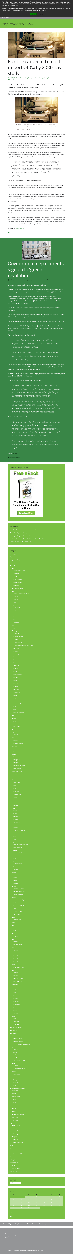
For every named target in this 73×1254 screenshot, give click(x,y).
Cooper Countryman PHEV (20, 844)
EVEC (13, 729)
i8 (13, 617)
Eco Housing (15, 1091)
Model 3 (15, 953)
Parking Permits (14, 1160)
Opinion (12, 1157)
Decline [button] (40, 14)
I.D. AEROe (16, 998)
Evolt (14, 660)
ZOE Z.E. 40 (18, 911)
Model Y (15, 962)
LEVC (13, 1047)
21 (21, 1205)
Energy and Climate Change (36, 78)
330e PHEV (16, 596)
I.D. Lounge (16, 1004)
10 (44, 1199)
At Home (15, 1139)
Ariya (14, 858)
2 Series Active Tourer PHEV (21, 594)
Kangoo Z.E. (16, 1074)
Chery (13, 715)
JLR (13, 777)
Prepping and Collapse (18, 1114)
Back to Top (42, 1224)
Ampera (15, 972)
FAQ (11, 1123)
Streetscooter (17, 1038)
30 (36, 1208)
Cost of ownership (18, 1131)
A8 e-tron (16, 573)
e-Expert (15, 883)
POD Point (16, 689)
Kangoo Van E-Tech (18, 906)
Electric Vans (13, 1033)
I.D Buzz (15, 1082)
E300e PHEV (16, 825)
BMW (13, 591)
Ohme (15, 680)
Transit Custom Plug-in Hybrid (21, 1044)
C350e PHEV (16, 822)
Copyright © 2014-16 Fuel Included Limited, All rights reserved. (25, 1250)
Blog (11, 557)
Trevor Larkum (13, 80)
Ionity (15, 671)
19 (59, 1202)
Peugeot (14, 875)
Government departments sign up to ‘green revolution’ (36, 269)
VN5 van (15, 1049)
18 (51, 1202)
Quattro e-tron (17, 582)
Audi (13, 568)
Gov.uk (15, 453)
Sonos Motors (16, 1168)
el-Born (15, 928)
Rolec (15, 695)
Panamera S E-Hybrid (19, 891)
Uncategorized (14, 1171)
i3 (13, 605)
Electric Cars (23, 78)
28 (21, 1208)
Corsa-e (15, 869)
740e (14, 602)
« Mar (11, 1212)
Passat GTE (16, 1010)
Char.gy (15, 639)
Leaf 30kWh (18, 864)
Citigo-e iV (16, 936)
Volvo (13, 1016)
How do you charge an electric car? (20, 536)
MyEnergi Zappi (17, 674)
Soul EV (15, 797)
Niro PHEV (16, 791)
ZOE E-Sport (16, 914)
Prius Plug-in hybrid (18, 967)
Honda (13, 749)
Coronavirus (13, 563)
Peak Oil (14, 1108)
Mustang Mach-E (18, 743)
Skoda (13, 934)
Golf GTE (15, 992)
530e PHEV (16, 599)
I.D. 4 (14, 1085)
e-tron (15, 576)
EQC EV (15, 828)
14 (21, 1202)
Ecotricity (16, 648)
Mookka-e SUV (17, 981)
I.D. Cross (16, 1001)
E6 (14, 628)
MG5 (14, 836)
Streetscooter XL (18, 1041)
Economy (14, 1093)
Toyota (13, 965)
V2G (14, 710)
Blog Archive (19, 1224)
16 (36, 1202)
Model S (15, 956)
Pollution (14, 1111)
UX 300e (15, 805)
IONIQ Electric (17, 760)
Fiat (13, 732)
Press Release (14, 1163)
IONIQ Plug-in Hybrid (19, 765)
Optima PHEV (17, 794)
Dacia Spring (17, 726)
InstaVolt (15, 668)
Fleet (11, 1145)
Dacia (13, 724)
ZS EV (15, 839)
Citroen (14, 718)
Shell (14, 698)
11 (51, 1199)
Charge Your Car (18, 642)
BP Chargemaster (18, 636)
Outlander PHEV (17, 853)
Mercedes (14, 814)
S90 (14, 1018)
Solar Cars (12, 1165)
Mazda (13, 808)
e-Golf (15, 987)
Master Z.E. (16, 1077)
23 (36, 1205)
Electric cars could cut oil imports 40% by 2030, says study (36, 67)
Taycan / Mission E (18, 894)
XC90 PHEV (16, 1024)
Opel (13, 866)
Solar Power (15, 1117)
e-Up (14, 990)
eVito (14, 1055)
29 (29, 1208)
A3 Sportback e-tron (19, 571)
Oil (62, 78)
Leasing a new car (18, 1134)
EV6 (14, 785)
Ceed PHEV (16, 782)
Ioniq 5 (15, 757)
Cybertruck (16, 950)
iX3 (14, 620)
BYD (13, 625)
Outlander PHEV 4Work (19, 1060)
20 (13, 1205)
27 (13, 1208)
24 (44, 1205)
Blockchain (13, 554)
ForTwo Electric (17, 944)
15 (29, 1202)
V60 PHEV (16, 1021)
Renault (14, 897)
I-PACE (15, 774)
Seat (13, 925)
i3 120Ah (17, 608)
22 (29, 1205)
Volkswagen (15, 984)
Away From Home (18, 1142)
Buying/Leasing (16, 1125)
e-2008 (15, 877)
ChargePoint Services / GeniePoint (23, 645)
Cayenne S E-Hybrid (19, 889)
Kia (12, 780)
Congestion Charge (15, 560)
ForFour (15, 942)
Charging (14, 631)
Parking (14, 872)
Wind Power (15, 1120)
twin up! (15, 1013)
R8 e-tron (16, 585)
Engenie (15, 651)
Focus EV (16, 740)
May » (11, 1216)
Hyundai (14, 754)
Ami (14, 721)
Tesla (13, 947)
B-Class (15, 819)
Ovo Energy (16, 683)
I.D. (14, 995)
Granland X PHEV (18, 978)
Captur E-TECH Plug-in (19, 900)
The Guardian (19, 228)
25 (51, 1205)
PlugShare (16, 686)
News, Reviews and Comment (52, 78)
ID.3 (14, 1007)
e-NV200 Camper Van (19, 1068)
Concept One (17, 919)
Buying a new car (18, 1128)
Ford (13, 738)
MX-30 (15, 811)
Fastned (15, 663)
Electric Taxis (13, 1030)
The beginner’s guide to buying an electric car (23, 533)
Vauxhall (14, 970)
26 (59, 1205)
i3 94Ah (17, 611)
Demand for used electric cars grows (20, 542)
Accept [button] (33, 14)
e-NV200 (15, 1066)
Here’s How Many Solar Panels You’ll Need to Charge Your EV (26, 539)
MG (12, 834)
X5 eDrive (16, 622)
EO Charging (16, 654)
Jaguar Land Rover (17, 771)
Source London (17, 704)
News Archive (31, 1224)
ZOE (14, 909)
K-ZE (14, 903)
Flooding (14, 1099)
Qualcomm (16, 692)
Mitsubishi (14, 850)
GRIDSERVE (16, 666)
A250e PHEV (16, 816)
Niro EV (15, 788)
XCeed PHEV (16, 800)
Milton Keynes (14, 1151)
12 (59, 1199)
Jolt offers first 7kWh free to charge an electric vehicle (25, 530)
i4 (13, 614)
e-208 (15, 880)
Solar (14, 701)
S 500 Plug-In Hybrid (19, 831)
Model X (15, 959)
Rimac (13, 917)
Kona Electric (17, 768)
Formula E (14, 746)
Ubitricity (16, 707)
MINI (13, 842)
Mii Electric (16, 931)
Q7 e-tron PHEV (17, 579)
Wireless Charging (18, 713)
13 (13, 1202)
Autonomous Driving (17, 588)
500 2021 (15, 735)
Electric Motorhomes (16, 1027)
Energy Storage (16, 1096)
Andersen (16, 633)
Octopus (15, 677)
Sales (13, 922)
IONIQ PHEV (16, 763)
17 (44, 1202)
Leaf (14, 861)
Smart (13, 939)
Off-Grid (14, 1102)
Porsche (14, 886)
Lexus (13, 803)
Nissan (13, 856)
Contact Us (5, 17)
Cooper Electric (17, 847)
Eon (14, 657)
